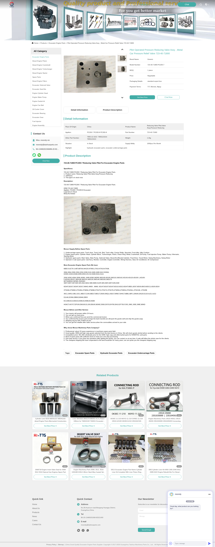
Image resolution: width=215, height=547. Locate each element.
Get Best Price (142, 97)
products (144, 4)
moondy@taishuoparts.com (47, 145)
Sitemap (61, 544)
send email (146, 530)
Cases (34, 520)
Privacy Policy (51, 544)
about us (133, 4)
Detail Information (79, 110)
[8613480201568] (87, 531)
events (155, 4)
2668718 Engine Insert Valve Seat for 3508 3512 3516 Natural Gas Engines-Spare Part (50, 471)
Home (123, 4)
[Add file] (170, 543)
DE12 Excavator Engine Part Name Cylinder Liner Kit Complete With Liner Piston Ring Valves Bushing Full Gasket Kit (126, 471)
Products (43, 43)
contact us (168, 4)
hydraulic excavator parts (111, 353)
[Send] (209, 543)
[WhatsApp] (34, 155)
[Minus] (209, 494)
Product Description (112, 110)
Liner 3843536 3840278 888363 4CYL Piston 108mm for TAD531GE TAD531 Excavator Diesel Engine (88, 420)
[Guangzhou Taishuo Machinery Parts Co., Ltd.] (12, 4)
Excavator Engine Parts (57, 43)
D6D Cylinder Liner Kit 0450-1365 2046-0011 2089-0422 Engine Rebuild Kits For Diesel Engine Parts (165, 471)
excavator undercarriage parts (141, 353)
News (34, 516)
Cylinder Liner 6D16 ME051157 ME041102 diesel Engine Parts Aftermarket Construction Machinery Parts (50, 420)
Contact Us (36, 524)
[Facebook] (83, 531)
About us (36, 508)
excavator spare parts (84, 353)
